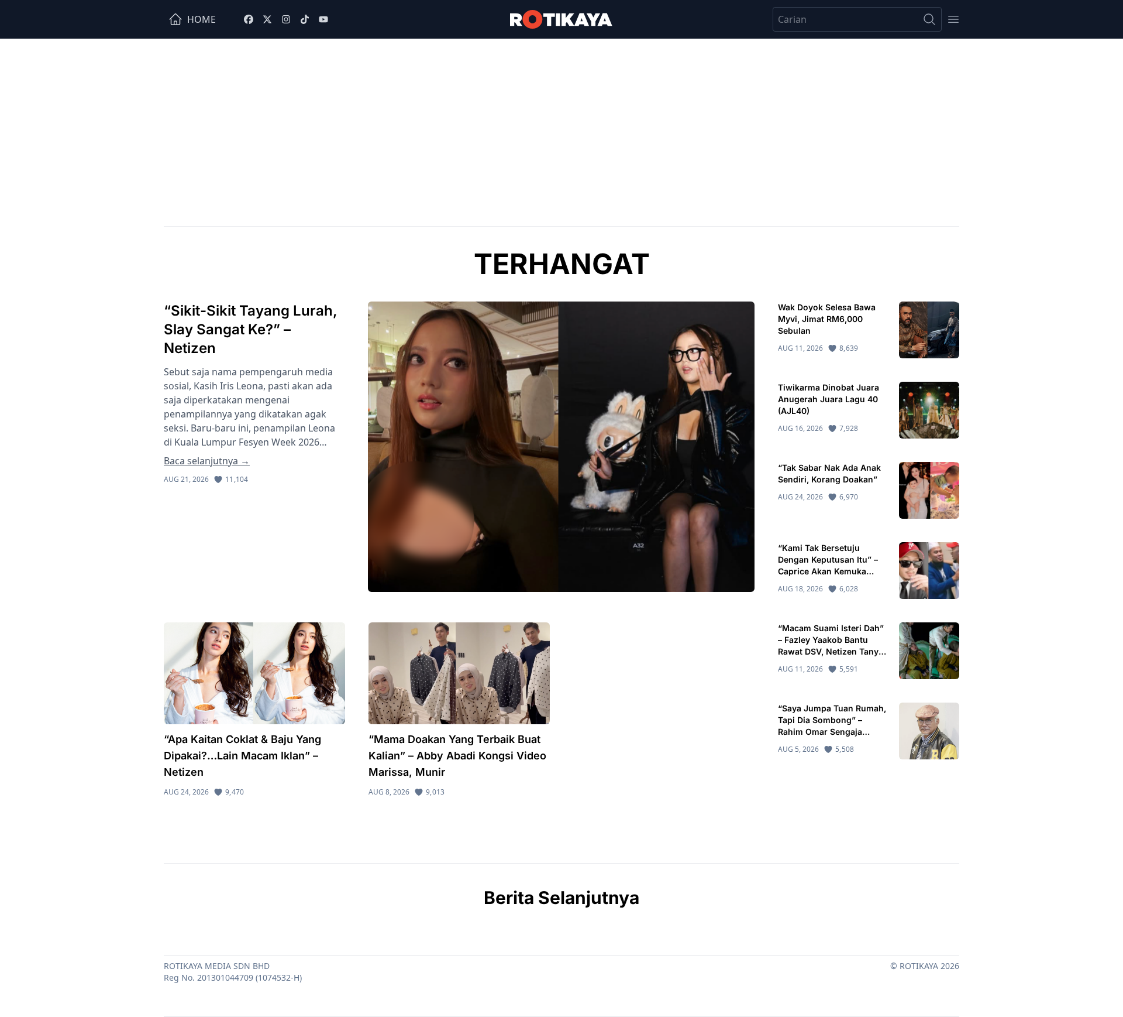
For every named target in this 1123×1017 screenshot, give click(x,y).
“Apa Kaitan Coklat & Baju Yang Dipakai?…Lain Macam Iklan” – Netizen (242, 755)
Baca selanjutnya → (207, 460)
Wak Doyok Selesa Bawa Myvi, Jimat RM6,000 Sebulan (827, 318)
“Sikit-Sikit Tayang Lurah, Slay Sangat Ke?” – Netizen (250, 329)
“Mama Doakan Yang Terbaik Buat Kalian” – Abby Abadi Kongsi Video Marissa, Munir (457, 755)
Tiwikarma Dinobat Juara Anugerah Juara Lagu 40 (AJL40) (828, 399)
